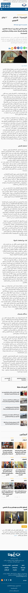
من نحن (24, 580)
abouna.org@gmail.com (19, 575)
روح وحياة (23, 567)
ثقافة (23, 570)
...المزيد (16, 535)
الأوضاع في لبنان (7, 379)
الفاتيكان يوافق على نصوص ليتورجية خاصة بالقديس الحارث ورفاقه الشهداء (20, 472)
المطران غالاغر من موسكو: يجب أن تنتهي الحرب (15, 508)
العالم (23, 565)
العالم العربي (15, 19)
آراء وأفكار (7, 570)
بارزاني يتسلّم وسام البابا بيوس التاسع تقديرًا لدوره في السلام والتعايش (20, 452)
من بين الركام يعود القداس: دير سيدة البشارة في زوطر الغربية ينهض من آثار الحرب (7, 493)
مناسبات (15, 570)
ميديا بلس (11, 590)
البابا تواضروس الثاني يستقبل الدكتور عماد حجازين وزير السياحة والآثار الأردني (7, 472)
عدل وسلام (14, 567)
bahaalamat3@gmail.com (21, 576)
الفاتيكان (24, 526)
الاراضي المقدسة (7, 565)
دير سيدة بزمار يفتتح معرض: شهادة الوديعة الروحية (20, 491)
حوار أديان (7, 567)
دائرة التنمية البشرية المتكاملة (21, 379)
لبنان (3, 17)
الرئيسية (23, 17)
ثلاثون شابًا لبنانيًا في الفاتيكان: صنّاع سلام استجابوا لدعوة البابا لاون (7, 452)
